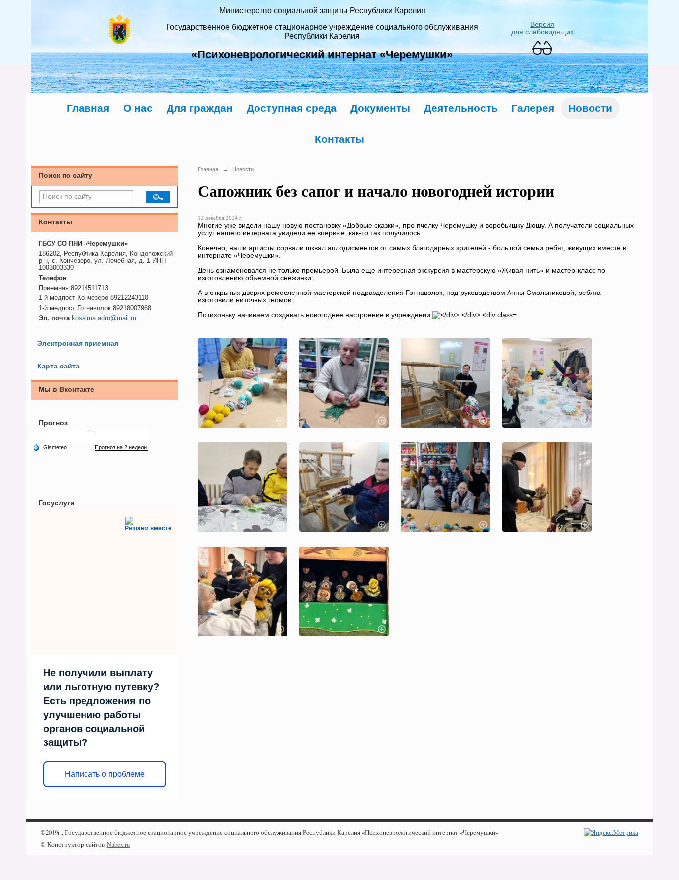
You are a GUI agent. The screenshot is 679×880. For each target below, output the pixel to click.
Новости (590, 108)
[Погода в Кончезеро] (91, 438)
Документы (380, 108)
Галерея (532, 108)
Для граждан (200, 108)
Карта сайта (58, 366)
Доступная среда (292, 108)
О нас (138, 108)
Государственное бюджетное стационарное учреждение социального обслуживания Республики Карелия (322, 31)
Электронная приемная (77, 343)
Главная (88, 108)
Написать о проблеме (105, 774)
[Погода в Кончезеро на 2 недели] (121, 447)
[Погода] (50, 447)
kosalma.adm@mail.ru (104, 318)
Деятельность (461, 108)
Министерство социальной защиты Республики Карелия (322, 10)
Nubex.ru (118, 844)
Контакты (339, 139)
